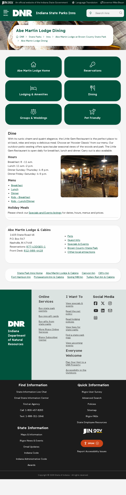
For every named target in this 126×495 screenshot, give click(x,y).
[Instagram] (110, 303)
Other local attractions (81, 252)
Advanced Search (92, 397)
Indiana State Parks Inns (55, 13)
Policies (92, 404)
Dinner (15, 193)
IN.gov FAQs (92, 416)
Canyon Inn (88, 273)
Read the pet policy (73, 312)
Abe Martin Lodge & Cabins (62, 273)
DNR (22, 36)
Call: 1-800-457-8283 (31, 410)
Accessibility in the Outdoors (76, 371)
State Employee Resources (92, 422)
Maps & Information (31, 434)
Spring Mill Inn (75, 277)
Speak (91, 443)
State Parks (35, 36)
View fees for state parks (73, 328)
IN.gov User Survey (92, 391)
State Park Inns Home (30, 273)
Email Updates (31, 446)
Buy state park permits (47, 309)
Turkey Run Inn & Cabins (100, 277)
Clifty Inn (103, 273)
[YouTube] (95, 310)
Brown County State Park (83, 248)
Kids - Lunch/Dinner (23, 201)
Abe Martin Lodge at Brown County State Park (80, 36)
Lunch (14, 189)
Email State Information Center (31, 397)
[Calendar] (95, 317)
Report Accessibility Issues (91, 451)
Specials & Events (78, 244)
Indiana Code (31, 452)
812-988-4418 (33, 250)
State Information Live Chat (31, 391)
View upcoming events (74, 344)
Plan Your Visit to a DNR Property (76, 363)
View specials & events (74, 304)
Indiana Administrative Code (31, 458)
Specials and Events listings (45, 212)
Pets (70, 236)
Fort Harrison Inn (21, 277)
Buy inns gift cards (49, 316)
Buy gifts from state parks (46, 323)
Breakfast (17, 185)
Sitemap (92, 410)
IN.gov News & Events (31, 440)
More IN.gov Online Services (49, 330)
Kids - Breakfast (20, 197)
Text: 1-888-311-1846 (31, 416)
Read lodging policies (73, 320)
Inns (48, 36)
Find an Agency (31, 404)
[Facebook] (95, 303)
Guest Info (74, 240)
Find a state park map (75, 336)
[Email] (110, 310)
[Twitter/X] (102, 303)
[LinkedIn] (102, 310)
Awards (31, 465)
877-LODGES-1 (36, 246)
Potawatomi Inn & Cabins (49, 277)
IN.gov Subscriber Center (48, 338)
